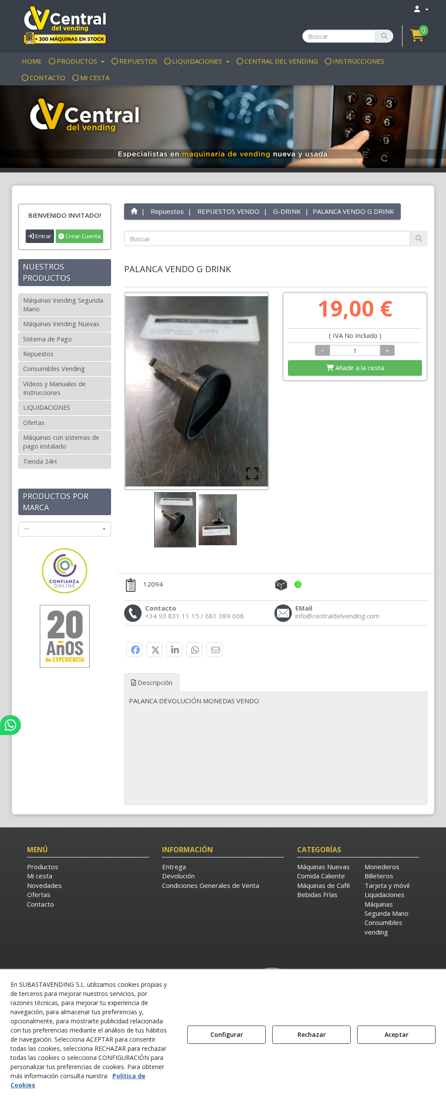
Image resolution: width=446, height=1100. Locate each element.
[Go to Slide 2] (218, 520)
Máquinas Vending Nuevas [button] (61, 324)
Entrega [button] (174, 866)
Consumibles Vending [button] (54, 368)
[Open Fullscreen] (252, 473)
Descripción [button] (154, 682)
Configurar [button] (226, 1034)
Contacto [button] (40, 904)
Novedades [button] (44, 885)
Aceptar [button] (397, 1034)
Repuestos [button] (38, 354)
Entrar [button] (42, 236)
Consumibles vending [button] (383, 927)
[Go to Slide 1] (175, 519)
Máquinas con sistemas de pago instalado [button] (61, 441)
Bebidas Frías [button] (317, 894)
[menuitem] (420, 9)
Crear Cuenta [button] (82, 236)
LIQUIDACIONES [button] (46, 407)
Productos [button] (42, 866)
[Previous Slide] (144, 391)
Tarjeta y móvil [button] (387, 885)
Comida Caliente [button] (321, 875)
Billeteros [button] (379, 875)
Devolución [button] (178, 875)
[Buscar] (384, 36)
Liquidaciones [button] (385, 894)
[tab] (276, 700)
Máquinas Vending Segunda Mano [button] (63, 304)
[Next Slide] (249, 391)
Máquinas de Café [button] (323, 885)
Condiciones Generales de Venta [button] (210, 885)
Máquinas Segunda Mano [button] (387, 909)
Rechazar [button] (311, 1034)
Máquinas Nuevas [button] (323, 866)
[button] (64, 24)
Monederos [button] (382, 866)
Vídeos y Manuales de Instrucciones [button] (54, 388)
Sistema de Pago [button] (47, 339)
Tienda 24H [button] (40, 461)
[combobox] (64, 529)
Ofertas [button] (33, 422)
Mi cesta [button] (39, 875)
